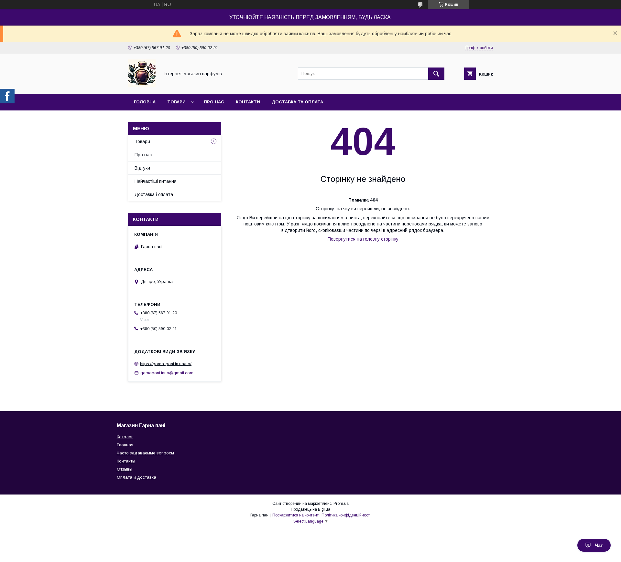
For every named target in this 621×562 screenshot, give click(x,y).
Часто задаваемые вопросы (145, 453)
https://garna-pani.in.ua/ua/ (165, 363)
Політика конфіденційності (346, 515)
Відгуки (142, 168)
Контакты (126, 461)
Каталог (125, 436)
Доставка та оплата (297, 101)
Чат (599, 545)
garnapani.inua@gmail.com (166, 372)
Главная (125, 444)
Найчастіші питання (156, 181)
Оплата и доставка (136, 477)
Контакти (248, 101)
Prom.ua (341, 503)
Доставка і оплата (154, 194)
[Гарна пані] (142, 85)
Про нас (214, 101)
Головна (145, 101)
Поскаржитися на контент (295, 515)
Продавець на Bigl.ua (310, 509)
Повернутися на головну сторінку (363, 239)
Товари (176, 101)
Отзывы (124, 469)
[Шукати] (436, 74)
